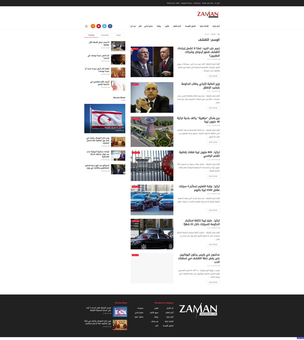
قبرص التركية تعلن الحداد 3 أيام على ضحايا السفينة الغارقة (107, 126)
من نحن (133, 26)
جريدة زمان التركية (207, 3)
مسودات (140, 308)
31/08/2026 (118, 130)
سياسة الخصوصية (186, 3)
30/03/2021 (214, 194)
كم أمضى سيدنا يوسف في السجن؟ (98, 57)
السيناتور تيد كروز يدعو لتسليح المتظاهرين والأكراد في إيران (97, 167)
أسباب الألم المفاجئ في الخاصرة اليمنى (99, 83)
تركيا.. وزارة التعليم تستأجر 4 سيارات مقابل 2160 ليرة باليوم (199, 188)
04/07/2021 (214, 159)
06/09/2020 (214, 228)
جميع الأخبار (197, 3)
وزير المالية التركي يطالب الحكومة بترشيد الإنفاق (200, 85)
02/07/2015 (214, 266)
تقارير (167, 26)
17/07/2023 (214, 91)
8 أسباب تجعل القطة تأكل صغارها (99, 43)
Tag (218, 34)
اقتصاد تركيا (204, 26)
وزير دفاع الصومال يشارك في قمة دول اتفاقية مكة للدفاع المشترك (97, 140)
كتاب (140, 26)
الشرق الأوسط (190, 26)
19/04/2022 (214, 125)
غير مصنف (154, 321)
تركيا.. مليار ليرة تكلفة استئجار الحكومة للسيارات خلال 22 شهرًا (202, 222)
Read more (213, 76)
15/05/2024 (214, 59)
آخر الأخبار (135, 49)
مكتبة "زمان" (138, 317)
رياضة (159, 26)
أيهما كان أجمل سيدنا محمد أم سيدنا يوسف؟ (97, 70)
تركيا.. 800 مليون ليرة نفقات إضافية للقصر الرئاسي (199, 154)
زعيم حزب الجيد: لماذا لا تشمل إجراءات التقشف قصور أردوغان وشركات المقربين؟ (198, 52)
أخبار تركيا (216, 26)
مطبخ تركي (148, 26)
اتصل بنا (217, 3)
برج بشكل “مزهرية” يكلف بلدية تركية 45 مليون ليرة (198, 120)
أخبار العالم (177, 26)
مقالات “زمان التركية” (173, 3)
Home (213, 34)
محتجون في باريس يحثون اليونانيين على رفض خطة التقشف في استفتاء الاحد (199, 258)
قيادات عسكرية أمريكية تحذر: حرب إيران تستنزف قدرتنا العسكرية (97, 154)
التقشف (206, 34)
